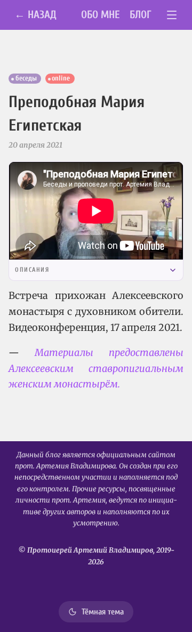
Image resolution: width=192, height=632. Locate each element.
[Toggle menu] (172, 15)
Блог (140, 15)
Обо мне (100, 15)
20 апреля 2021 (35, 145)
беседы (26, 78)
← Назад (35, 15)
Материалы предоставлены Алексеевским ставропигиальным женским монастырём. (96, 368)
